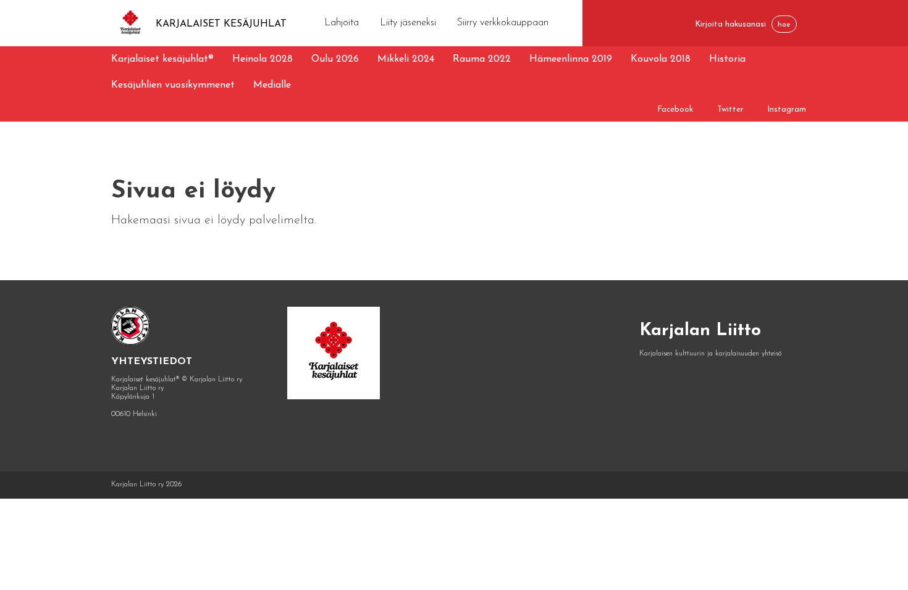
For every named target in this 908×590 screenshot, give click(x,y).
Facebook (675, 110)
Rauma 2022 (482, 59)
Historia (727, 59)
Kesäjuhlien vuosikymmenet (173, 85)
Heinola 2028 (262, 59)
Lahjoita (341, 23)
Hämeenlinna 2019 (570, 59)
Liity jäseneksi (408, 23)
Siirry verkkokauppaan (503, 23)
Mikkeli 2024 (405, 59)
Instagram (786, 110)
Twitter (730, 110)
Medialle (272, 85)
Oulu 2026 (335, 59)
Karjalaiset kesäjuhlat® (162, 59)
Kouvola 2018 (661, 59)
